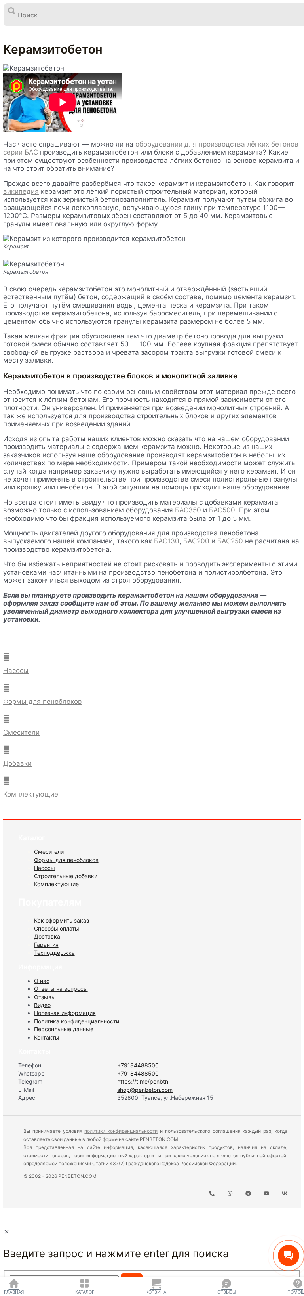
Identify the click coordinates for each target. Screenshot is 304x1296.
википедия (21, 191)
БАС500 (222, 510)
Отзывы (226, 1292)
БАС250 (230, 541)
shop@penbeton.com (145, 1089)
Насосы (15, 671)
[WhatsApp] (230, 1194)
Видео (42, 1005)
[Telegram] (248, 1194)
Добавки (17, 763)
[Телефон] (212, 1194)
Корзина (156, 1292)
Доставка (47, 936)
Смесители (21, 732)
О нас (41, 980)
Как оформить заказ (61, 920)
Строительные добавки (65, 876)
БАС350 (188, 510)
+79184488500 (138, 1065)
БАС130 (166, 541)
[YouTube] (266, 1194)
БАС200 (196, 541)
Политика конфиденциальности (76, 1021)
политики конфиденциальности (121, 1131)
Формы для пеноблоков (42, 701)
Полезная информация (65, 1012)
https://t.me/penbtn (142, 1081)
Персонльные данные (63, 1029)
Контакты (46, 1037)
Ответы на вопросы (61, 988)
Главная (14, 1292)
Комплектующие (30, 794)
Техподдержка (54, 952)
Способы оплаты (56, 928)
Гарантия (46, 944)
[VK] (284, 1194)
